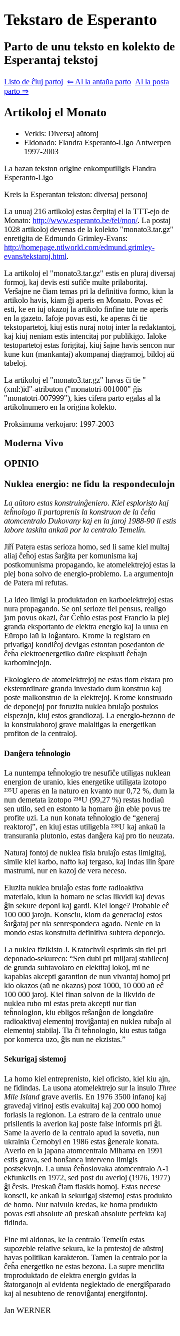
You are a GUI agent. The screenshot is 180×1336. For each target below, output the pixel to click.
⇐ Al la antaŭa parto (99, 81)
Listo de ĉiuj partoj (33, 81)
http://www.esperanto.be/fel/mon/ (85, 220)
